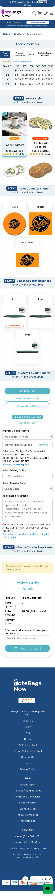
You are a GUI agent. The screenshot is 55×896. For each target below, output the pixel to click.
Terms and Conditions (27, 796)
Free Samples (27, 820)
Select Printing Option (14, 470)
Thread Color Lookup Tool (27, 751)
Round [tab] (6, 61)
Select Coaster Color (14, 483)
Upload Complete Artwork (27, 416)
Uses (27, 763)
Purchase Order (27, 808)
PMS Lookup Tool (27, 745)
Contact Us (27, 757)
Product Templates (27, 814)
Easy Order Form (27, 391)
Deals (27, 739)
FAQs (27, 732)
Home (6, 34)
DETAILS (27, 5)
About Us (27, 720)
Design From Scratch (27, 398)
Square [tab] (15, 61)
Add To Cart (30, 648)
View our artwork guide (15, 464)
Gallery (27, 726)
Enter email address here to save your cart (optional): (26, 632)
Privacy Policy (27, 784)
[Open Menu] (51, 13)
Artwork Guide (27, 769)
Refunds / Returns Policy (27, 790)
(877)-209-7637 (31, 836)
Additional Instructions (15, 495)
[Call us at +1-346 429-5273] (46, 13)
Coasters (18, 34)
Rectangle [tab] (26, 61)
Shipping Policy (27, 802)
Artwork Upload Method (15, 430)
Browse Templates (27, 406)
